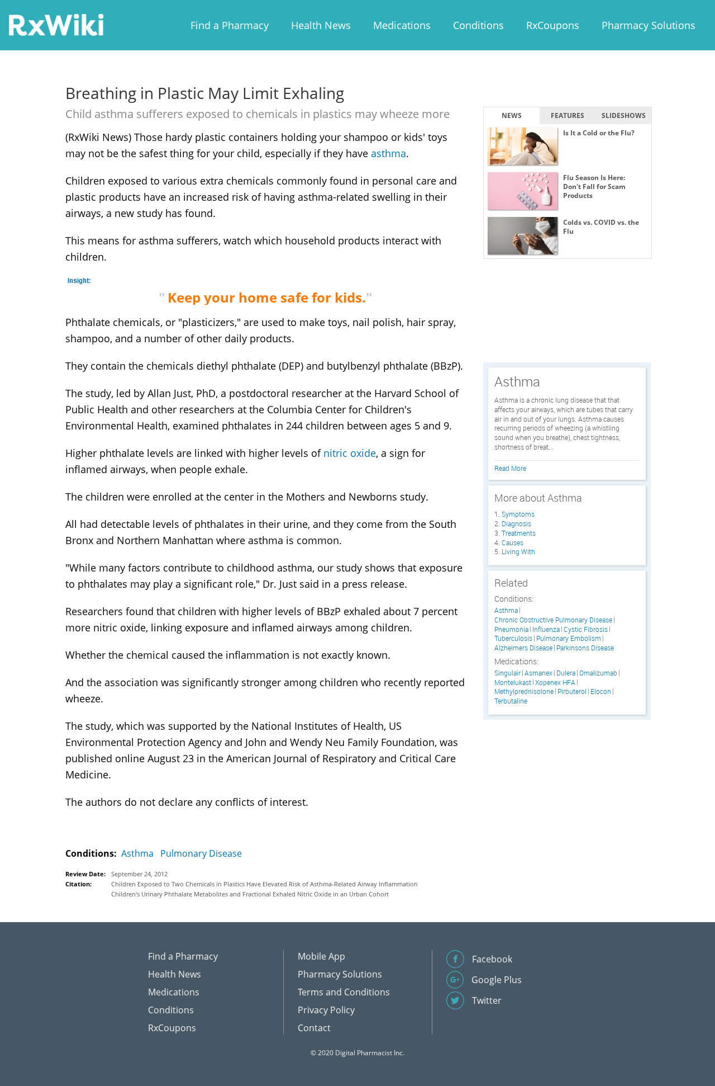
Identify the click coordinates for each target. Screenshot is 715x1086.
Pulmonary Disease (201, 853)
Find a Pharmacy (229, 25)
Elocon (600, 691)
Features (567, 115)
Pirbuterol (572, 691)
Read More (510, 468)
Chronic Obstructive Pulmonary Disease (553, 620)
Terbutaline (510, 701)
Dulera (565, 673)
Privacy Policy (326, 1010)
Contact (314, 1028)
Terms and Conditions (344, 992)
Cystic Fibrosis (586, 629)
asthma (388, 153)
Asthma (137, 853)
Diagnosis (516, 523)
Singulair (507, 673)
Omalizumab (598, 673)
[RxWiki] (55, 24)
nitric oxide (349, 453)
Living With (518, 551)
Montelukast (512, 682)
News (512, 115)
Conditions (478, 25)
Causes (512, 542)
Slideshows (624, 115)
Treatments (519, 532)
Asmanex (538, 673)
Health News (321, 25)
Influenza (546, 629)
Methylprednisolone (524, 691)
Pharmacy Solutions (648, 25)
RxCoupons (552, 25)
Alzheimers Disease (523, 648)
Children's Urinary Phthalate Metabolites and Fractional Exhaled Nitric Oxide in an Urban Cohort (250, 894)
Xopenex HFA (555, 682)
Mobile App (321, 956)
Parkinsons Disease (585, 648)
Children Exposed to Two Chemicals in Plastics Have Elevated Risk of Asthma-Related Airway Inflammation (264, 884)
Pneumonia (511, 629)
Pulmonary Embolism (568, 638)
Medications (402, 25)
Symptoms (518, 513)
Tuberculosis (513, 638)
